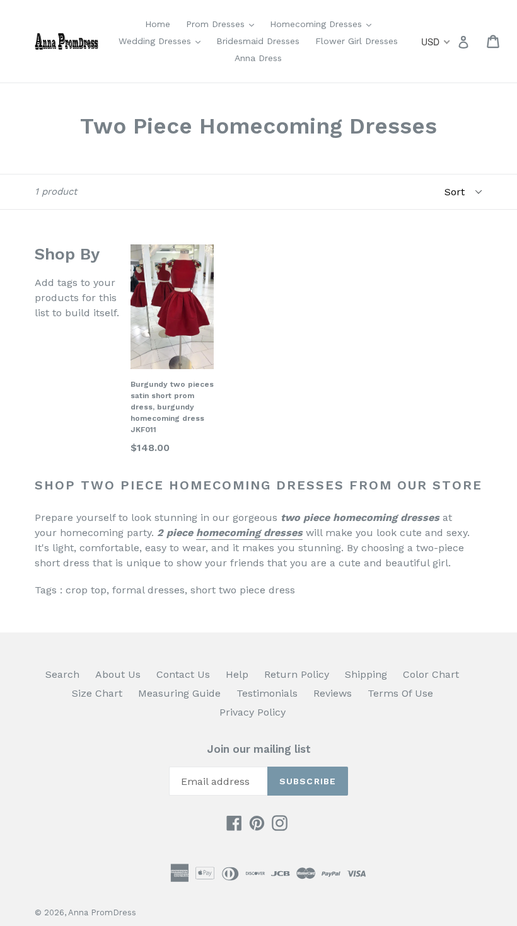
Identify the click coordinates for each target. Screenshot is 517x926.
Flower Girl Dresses (356, 41)
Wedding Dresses (163, 40)
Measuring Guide (179, 693)
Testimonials (267, 693)
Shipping (366, 674)
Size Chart (97, 693)
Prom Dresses (223, 23)
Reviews (332, 693)
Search (62, 674)
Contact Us (183, 674)
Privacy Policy (252, 712)
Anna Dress (258, 58)
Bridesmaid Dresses (257, 41)
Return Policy (296, 674)
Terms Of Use (400, 693)
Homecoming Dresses (324, 23)
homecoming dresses (249, 533)
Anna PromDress (102, 912)
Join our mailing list (259, 749)
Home (157, 24)
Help (237, 674)
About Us (118, 674)
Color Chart (431, 674)
